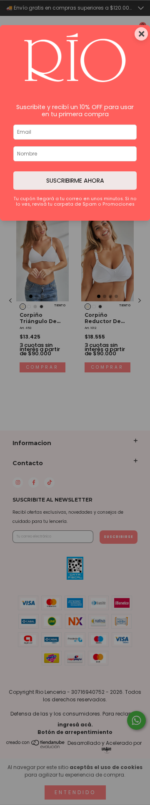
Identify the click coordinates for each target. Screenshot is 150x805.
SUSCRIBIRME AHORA (75, 180)
